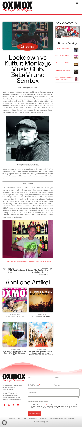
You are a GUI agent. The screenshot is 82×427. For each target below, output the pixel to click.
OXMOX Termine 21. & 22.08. (14, 317)
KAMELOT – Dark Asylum (62, 48)
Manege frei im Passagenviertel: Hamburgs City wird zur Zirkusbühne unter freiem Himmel (41, 353)
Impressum (11, 418)
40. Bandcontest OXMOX (41, 317)
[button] (4, 422)
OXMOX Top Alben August (63, 70)
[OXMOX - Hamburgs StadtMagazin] (17, 11)
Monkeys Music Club (29, 261)
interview (19, 261)
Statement (48, 261)
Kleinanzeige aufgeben (41, 421)
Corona (8, 261)
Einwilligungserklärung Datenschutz (38, 401)
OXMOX (42, 261)
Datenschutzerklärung (44, 405)
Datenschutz (33, 418)
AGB (25, 418)
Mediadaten (43, 418)
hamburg (13, 261)
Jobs (19, 418)
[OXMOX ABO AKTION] (68, 32)
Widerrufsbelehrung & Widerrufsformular (62, 418)
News (37, 261)
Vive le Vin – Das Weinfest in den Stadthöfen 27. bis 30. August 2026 (14, 353)
